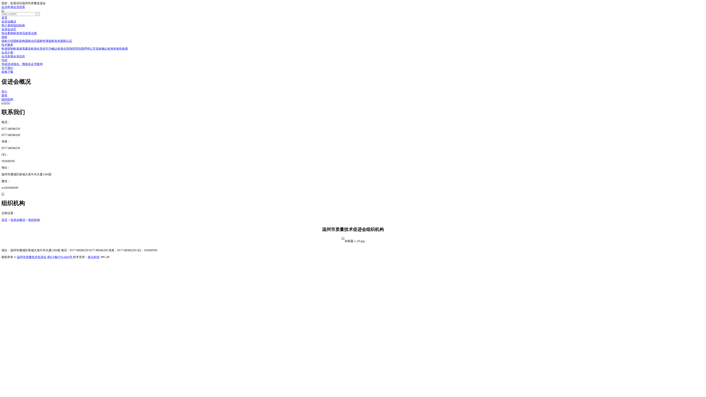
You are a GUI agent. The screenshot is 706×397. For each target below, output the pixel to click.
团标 (4, 37)
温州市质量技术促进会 (31, 257)
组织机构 (19, 25)
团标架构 (19, 40)
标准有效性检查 (117, 48)
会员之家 (7, 52)
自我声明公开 (87, 48)
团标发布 (54, 40)
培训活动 (7, 64)
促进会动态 (8, 29)
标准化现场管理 (67, 48)
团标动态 (31, 40)
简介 (4, 25)
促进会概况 (8, 21)
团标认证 (66, 40)
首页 (4, 17)
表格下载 (7, 71)
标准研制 (7, 48)
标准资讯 (19, 33)
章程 (10, 25)
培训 (4, 60)
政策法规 (31, 33)
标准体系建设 (22, 48)
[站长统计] (104, 257)
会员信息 (19, 56)
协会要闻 (7, 33)
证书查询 (37, 64)
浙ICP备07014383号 (60, 257)
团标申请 (43, 40)
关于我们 (7, 67)
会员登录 (19, 7)
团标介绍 (7, 40)
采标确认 (101, 48)
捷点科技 (93, 257)
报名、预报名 (22, 64)
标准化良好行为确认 (44, 48)
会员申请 (7, 7)
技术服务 (7, 44)
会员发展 (7, 56)
